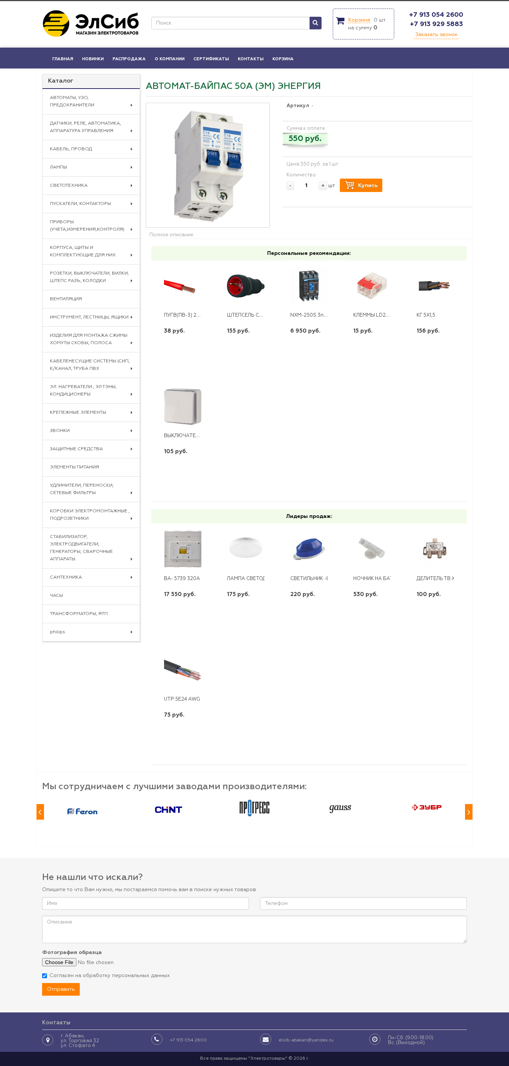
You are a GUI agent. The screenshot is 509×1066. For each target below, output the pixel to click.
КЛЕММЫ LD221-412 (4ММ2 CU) (389, 315)
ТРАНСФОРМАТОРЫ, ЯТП (79, 614)
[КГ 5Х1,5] (435, 286)
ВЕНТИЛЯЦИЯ (66, 299)
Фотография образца (72, 952)
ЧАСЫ (56, 595)
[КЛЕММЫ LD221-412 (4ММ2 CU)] (372, 286)
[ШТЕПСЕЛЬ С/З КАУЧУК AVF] (246, 286)
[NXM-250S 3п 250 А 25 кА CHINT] (309, 286)
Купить (367, 185)
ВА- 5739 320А (182, 578)
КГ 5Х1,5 (426, 315)
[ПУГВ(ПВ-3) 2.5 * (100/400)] (183, 286)
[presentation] (40, 812)
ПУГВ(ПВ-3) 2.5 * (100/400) (196, 315)
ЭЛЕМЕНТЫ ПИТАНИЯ (74, 467)
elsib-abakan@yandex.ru (306, 1040)
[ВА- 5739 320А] (183, 549)
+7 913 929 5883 (436, 24)
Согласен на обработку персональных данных (110, 975)
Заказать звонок (436, 34)
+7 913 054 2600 (436, 15)
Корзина (359, 20)
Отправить (61, 989)
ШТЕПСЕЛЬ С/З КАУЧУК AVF (261, 315)
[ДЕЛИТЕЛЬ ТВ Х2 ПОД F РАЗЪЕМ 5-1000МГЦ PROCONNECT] (435, 549)
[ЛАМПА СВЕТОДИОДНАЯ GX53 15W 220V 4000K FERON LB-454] (246, 549)
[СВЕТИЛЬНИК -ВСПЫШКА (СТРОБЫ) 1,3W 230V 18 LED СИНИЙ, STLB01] (309, 549)
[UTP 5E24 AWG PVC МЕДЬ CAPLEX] (183, 669)
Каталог (60, 81)
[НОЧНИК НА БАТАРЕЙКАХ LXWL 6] (372, 549)
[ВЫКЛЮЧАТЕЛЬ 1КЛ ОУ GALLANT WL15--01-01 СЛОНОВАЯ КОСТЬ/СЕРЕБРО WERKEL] (183, 406)
